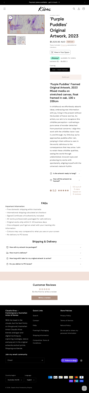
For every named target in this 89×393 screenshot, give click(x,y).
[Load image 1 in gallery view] (12, 40)
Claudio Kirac (15, 387)
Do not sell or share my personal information (69, 331)
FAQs (35, 325)
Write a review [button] (44, 298)
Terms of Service (66, 320)
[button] (4, 8)
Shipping (64, 45)
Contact (36, 320)
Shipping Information (41, 335)
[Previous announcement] (4, 2)
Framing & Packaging (41, 330)
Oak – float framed (61, 70)
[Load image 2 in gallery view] (21, 40)
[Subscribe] (42, 360)
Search (35, 316)
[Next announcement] (84, 2)
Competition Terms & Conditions (41, 341)
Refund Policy (65, 325)
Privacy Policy (65, 316)
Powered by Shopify (26, 387)
